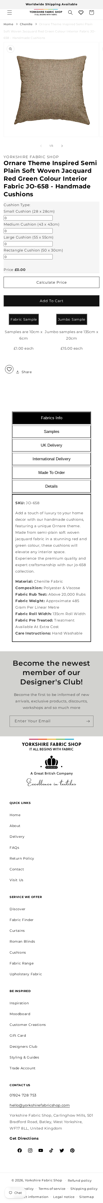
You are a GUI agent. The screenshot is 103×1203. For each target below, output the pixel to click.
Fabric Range (22, 963)
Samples (51, 431)
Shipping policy (84, 1189)
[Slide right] (62, 146)
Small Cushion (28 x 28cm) (29, 211)
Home (8, 24)
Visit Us (16, 880)
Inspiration (19, 1003)
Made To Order (51, 472)
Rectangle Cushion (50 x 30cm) (33, 250)
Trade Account (23, 1068)
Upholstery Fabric (26, 974)
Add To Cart (51, 301)
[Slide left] (41, 146)
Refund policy (80, 1180)
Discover (18, 909)
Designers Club (23, 1046)
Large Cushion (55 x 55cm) (29, 237)
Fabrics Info (51, 418)
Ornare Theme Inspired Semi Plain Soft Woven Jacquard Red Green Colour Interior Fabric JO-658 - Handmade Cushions (50, 30)
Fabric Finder (22, 920)
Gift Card (18, 1035)
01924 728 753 (23, 1095)
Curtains (17, 930)
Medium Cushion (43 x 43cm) (32, 224)
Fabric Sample (24, 319)
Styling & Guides (24, 1057)
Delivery (17, 836)
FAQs (14, 847)
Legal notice (63, 1197)
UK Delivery (51, 445)
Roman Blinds (22, 941)
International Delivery (52, 459)
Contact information (31, 1197)
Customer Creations (28, 1025)
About (15, 826)
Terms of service (52, 1189)
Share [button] (27, 372)
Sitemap (86, 1197)
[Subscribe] (88, 721)
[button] (9, 12)
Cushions (18, 952)
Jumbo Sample (71, 319)
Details (51, 486)
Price (8, 269)
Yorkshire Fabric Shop (43, 1180)
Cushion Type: (17, 205)
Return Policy (22, 858)
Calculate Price (51, 282)
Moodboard (20, 1014)
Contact (17, 869)
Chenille (26, 24)
